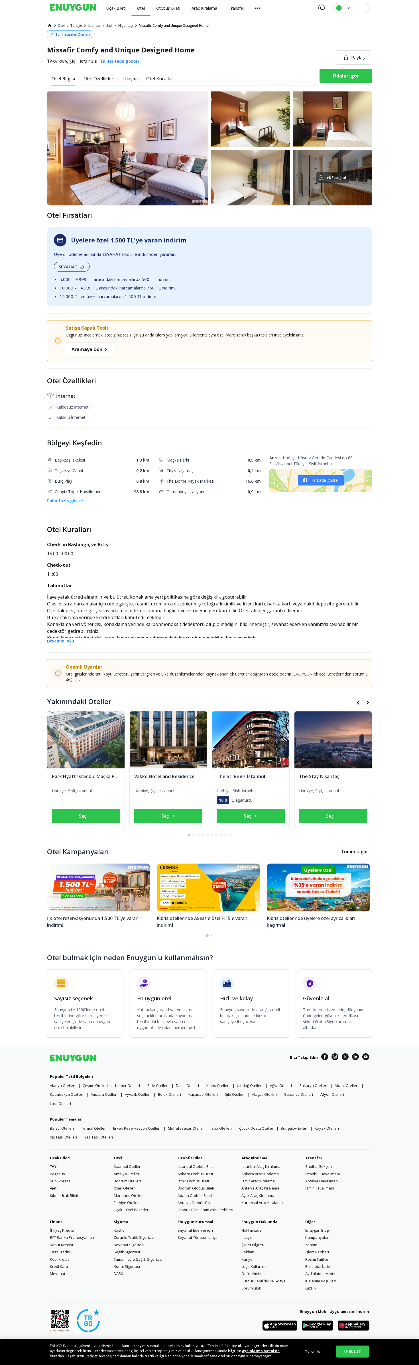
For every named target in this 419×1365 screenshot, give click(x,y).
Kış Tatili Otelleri (63, 1137)
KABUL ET (352, 1351)
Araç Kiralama (254, 1157)
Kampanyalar (317, 1237)
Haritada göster (324, 480)
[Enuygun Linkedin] (355, 1057)
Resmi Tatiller (316, 1259)
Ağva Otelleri (281, 1085)
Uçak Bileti (60, 1157)
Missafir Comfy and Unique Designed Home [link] (174, 25)
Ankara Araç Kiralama (260, 1173)
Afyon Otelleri (332, 1094)
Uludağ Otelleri (250, 1085)
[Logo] (73, 8)
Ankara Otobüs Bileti (195, 1173)
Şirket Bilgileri (252, 1244)
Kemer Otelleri (127, 1085)
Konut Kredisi (61, 1244)
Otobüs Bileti (191, 1157)
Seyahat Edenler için (195, 1230)
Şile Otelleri (235, 1094)
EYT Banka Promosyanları (72, 1237)
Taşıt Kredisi (60, 1251)
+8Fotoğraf (336, 177)
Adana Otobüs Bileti (195, 1195)
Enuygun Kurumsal (195, 1221)
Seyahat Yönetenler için (198, 1237)
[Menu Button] (257, 8)
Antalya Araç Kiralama (260, 1188)
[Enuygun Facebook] (324, 1057)
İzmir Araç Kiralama (258, 1181)
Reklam (247, 1251)
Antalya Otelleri (127, 1173)
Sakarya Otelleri (313, 1085)
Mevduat (57, 1273)
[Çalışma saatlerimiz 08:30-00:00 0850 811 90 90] (321, 6)
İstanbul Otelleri (127, 1166)
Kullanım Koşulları (320, 1281)
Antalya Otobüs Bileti (195, 1202)
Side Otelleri (157, 1085)
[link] (49, 25)
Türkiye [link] (76, 25)
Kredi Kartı (59, 1266)
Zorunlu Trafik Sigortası (134, 1237)
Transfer (313, 1157)
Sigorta (121, 1221)
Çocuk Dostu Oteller (256, 1128)
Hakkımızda (251, 1230)
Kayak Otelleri (327, 1128)
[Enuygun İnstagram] (334, 1057)
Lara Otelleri (60, 1103)
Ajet (53, 1188)
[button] (209, 148)
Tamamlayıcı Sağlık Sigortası (138, 1259)
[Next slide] (367, 702)
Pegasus (57, 1173)
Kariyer (247, 1259)
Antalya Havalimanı (322, 1181)
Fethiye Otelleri (127, 1202)
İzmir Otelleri (125, 1188)
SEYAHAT (68, 267)
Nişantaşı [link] (125, 25)
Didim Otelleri (187, 1085)
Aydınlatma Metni (320, 1273)
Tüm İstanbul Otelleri (72, 34)
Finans (56, 1221)
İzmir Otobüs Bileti (193, 1181)
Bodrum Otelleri (127, 1181)
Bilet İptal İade (317, 1266)
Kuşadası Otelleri (203, 1094)
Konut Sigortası (127, 1266)
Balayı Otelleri (62, 1128)
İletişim (247, 1237)
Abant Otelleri (346, 1085)
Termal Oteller (93, 1128)
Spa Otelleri (221, 1128)
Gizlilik (310, 1288)
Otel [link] (61, 25)
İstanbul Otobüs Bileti (196, 1166)
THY (53, 1166)
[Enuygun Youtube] (365, 1057)
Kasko (119, 1230)
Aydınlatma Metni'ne (261, 1350)
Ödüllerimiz (251, 1273)
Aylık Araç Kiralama (257, 1195)
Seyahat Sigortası (129, 1244)
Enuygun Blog (317, 1230)
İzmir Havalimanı (319, 1188)
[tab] (63, 79)
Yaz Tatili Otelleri (98, 1137)
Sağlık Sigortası (127, 1251)
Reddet (91, 1356)
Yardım (311, 1244)
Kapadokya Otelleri (66, 1094)
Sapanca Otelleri (298, 1094)
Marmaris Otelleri (129, 1195)
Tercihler (313, 1351)
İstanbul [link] (94, 25)
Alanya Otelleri (62, 1085)
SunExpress (60, 1181)
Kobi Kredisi (60, 1259)
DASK (118, 1273)
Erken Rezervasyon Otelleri (136, 1128)
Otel (118, 1157)
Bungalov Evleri (294, 1128)
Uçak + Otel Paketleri (131, 1209)
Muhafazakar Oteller (186, 1128)
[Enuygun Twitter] (345, 1057)
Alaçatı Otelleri (264, 1094)
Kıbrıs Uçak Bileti (64, 1195)
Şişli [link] (109, 25)
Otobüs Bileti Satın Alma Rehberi (205, 1209)
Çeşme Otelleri (95, 1085)
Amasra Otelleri (104, 1094)
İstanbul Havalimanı (322, 1173)
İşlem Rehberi (317, 1251)
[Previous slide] (358, 702)
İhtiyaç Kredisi (62, 1230)
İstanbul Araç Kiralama (260, 1166)
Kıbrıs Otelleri (217, 1085)
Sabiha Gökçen (318, 1166)
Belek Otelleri (169, 1094)
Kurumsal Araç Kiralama (262, 1202)
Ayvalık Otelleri (137, 1094)
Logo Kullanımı (253, 1266)
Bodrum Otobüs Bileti (196, 1188)
